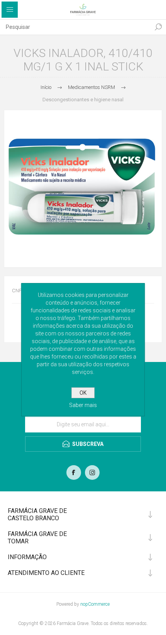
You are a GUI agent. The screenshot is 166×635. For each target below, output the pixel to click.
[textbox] (75, 27)
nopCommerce (95, 604)
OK (83, 393)
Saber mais (83, 405)
